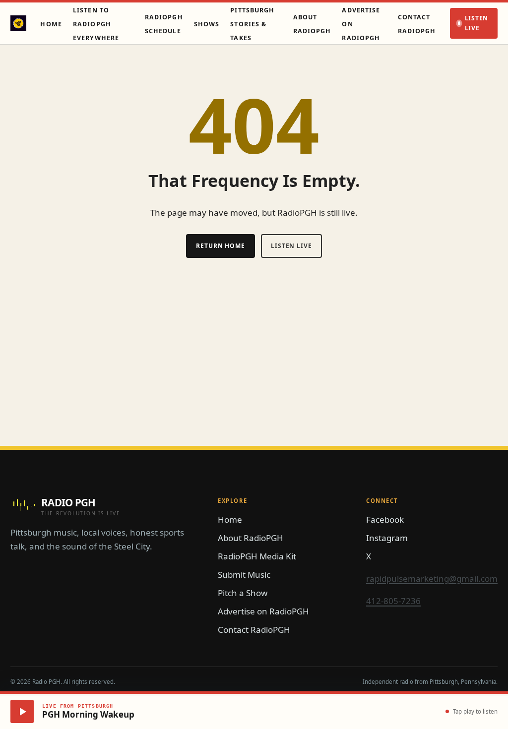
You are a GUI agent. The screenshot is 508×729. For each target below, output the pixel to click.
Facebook (385, 519)
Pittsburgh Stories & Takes (252, 24)
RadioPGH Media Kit (257, 556)
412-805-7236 (393, 601)
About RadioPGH (250, 538)
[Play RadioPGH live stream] (22, 711)
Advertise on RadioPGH (263, 611)
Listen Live (476, 23)
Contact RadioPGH (254, 629)
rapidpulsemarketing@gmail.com (432, 578)
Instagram (387, 538)
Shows (207, 24)
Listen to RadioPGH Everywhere (96, 24)
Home (51, 24)
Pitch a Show (242, 593)
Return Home (220, 246)
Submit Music (244, 574)
